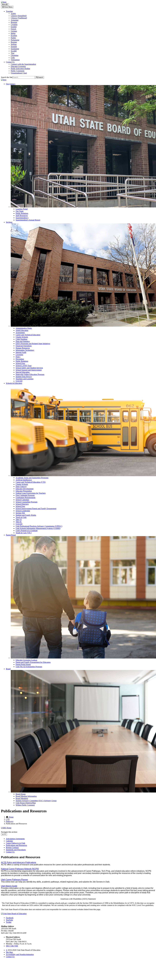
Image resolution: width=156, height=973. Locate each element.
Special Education (22, 372)
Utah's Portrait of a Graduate (27, 531)
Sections (9, 222)
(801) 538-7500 (12, 946)
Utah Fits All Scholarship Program (29, 667)
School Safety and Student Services (29, 368)
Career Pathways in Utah (15, 843)
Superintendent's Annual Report (28, 220)
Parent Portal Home (23, 664)
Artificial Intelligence (24, 480)
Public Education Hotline (20, 69)
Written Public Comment (25, 805)
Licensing (19, 355)
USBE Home (6, 828)
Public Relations (22, 213)
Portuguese (15, 40)
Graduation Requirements (25, 497)
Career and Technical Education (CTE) (31, 482)
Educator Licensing (18, 66)
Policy (18, 357)
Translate (9, 11)
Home (11, 817)
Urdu (13, 58)
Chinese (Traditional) (19, 18)
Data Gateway (21, 486)
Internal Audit (21, 352)
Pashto (13, 38)
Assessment (20, 333)
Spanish (14, 47)
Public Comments (17, 71)
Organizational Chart (19, 73)
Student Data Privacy (24, 377)
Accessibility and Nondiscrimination (20, 954)
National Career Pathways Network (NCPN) (20, 869)
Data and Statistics (23, 341)
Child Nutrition (21, 339)
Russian (14, 42)
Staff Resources (22, 216)
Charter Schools (22, 337)
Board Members (22, 798)
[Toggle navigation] (4, 834)
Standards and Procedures (16, 850)
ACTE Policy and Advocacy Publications (18, 862)
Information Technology (25, 350)
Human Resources (23, 348)
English (14, 27)
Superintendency (22, 218)
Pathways (9, 821)
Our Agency (10, 84)
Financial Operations (24, 346)
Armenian (14, 20)
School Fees (20, 363)
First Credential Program (25, 495)
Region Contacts (12, 847)
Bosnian (14, 22)
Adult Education (22, 330)
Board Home (21, 794)
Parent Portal (11, 535)
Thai (12, 53)
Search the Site (6, 77)
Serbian (14, 44)
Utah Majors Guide (9, 886)
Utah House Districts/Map (26, 803)
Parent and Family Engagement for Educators (33, 662)
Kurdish (14, 36)
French (13, 29)
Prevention (20, 359)
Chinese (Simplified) (19, 16)
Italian (13, 33)
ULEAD (19, 381)
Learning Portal (22, 209)
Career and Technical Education (28, 335)
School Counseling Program (26, 502)
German (14, 31)
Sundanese (15, 49)
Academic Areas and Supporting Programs (32, 478)
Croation (14, 24)
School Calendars (22, 500)
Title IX (19, 522)
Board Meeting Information (26, 796)
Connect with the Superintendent (23, 64)
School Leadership (23, 511)
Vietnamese (15, 60)
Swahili (14, 51)
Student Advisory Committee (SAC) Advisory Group (36, 801)
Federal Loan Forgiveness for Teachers (31, 493)
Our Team (19, 211)
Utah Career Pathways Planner (14, 880)
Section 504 (20, 513)
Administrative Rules (24, 328)
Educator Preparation (24, 491)
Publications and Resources (16, 845)
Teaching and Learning (24, 379)
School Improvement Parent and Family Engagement (36, 508)
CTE (8, 819)
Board (8, 669)
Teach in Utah (21, 517)
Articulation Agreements (15, 839)
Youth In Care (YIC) (24, 533)
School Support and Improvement (29, 370)
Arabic (13, 13)
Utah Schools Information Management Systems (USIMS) (38, 528)
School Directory (22, 504)
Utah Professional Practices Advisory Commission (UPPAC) (39, 526)
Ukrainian (14, 55)
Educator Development (24, 489)
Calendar (9, 841)
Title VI (19, 520)
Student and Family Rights (26, 515)
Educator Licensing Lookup (26, 660)
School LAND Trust (23, 366)
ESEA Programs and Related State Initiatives (33, 344)
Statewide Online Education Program (30, 374)
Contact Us (10, 62)
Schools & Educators (14, 383)
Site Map (9, 952)
